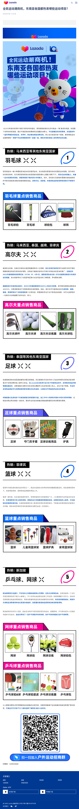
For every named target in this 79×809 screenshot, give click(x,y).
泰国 (22, 780)
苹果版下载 (47, 792)
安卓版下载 (10, 792)
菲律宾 (60, 780)
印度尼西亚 (24, 783)
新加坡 (42, 780)
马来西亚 (5, 783)
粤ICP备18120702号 (29, 803)
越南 (4, 780)
